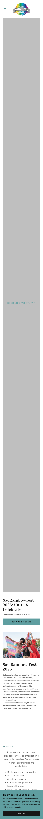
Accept (21, 813)
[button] (5, 9)
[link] (21, 9)
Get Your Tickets (21, 622)
